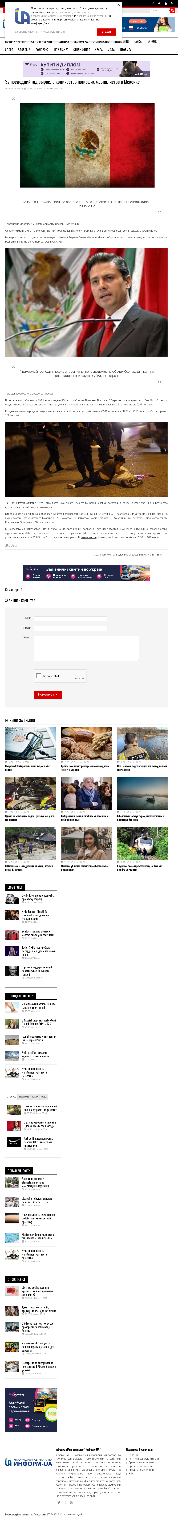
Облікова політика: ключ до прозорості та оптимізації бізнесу (37, 1327)
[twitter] (159, 3)
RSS (131, 1474)
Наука (138, 41)
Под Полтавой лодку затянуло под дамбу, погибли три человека (142, 767)
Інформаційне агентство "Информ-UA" (27, 1514)
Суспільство (101, 41)
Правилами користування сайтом (69, 12)
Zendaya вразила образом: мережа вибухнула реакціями (38, 933)
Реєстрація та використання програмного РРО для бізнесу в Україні (39, 1366)
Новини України (15, 41)
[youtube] (165, 3)
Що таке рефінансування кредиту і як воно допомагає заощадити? (37, 1291)
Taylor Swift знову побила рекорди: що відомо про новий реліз (38, 951)
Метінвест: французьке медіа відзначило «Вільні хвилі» (38, 1236)
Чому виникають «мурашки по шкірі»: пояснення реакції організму (38, 1218)
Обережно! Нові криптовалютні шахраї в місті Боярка (27, 767)
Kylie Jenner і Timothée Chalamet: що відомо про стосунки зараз (35, 915)
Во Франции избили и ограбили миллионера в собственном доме (84, 817)
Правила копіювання (140, 1466)
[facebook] (153, 3)
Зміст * (27, 638)
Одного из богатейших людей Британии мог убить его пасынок (30, 817)
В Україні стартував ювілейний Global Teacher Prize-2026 (39, 1022)
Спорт (9, 50)
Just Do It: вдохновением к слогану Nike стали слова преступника (38, 1142)
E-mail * (27, 628)
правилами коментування (91, 16)
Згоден (106, 32)
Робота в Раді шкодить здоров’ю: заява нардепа (35, 1054)
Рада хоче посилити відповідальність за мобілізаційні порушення (35, 1182)
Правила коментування (141, 1470)
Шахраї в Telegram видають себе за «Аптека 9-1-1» (37, 1200)
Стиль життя (81, 50)
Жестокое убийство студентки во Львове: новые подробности (84, 867)
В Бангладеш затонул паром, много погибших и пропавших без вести (140, 817)
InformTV (126, 50)
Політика (63, 41)
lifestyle (11, 1097)
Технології (153, 41)
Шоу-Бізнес (61, 50)
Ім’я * (28, 618)
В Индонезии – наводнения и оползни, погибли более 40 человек (29, 867)
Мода (111, 50)
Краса (99, 50)
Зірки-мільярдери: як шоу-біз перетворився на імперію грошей (38, 971)
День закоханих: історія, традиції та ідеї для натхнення (39, 1309)
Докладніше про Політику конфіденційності (40, 32)
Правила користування (141, 1462)
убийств (31, 507)
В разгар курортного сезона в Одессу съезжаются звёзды (40, 1124)
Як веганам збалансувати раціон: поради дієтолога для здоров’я (38, 1347)
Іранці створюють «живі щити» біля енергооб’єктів (39, 1038)
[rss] (172, 3)
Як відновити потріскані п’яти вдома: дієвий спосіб (38, 1006)
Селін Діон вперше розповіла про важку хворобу (38, 897)
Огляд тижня (16, 1279)
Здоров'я (24, 50)
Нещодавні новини (20, 996)
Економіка (81, 41)
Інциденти (121, 41)
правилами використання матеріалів (52, 16)
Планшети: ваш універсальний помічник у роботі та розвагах (40, 1108)
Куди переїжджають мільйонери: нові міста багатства (34, 1072)
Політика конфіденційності (144, 1459)
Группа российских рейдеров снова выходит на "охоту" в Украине (85, 767)
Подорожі (42, 50)
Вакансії (133, 1455)
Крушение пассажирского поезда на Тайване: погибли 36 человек (139, 867)
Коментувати (47, 694)
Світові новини (41, 41)
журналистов (88, 537)
